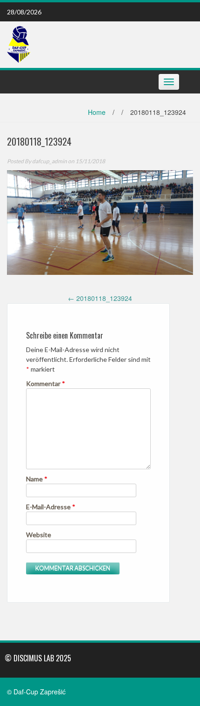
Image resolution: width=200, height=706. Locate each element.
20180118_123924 (100, 298)
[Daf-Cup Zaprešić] (18, 43)
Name (36, 479)
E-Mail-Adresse (50, 507)
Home (97, 112)
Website (38, 535)
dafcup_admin (49, 161)
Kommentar (45, 383)
